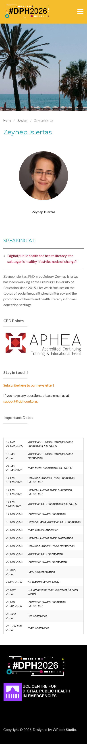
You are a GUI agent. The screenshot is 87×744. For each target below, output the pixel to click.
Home (7, 120)
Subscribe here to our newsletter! (28, 385)
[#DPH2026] (27, 11)
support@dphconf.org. (20, 401)
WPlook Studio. (65, 729)
